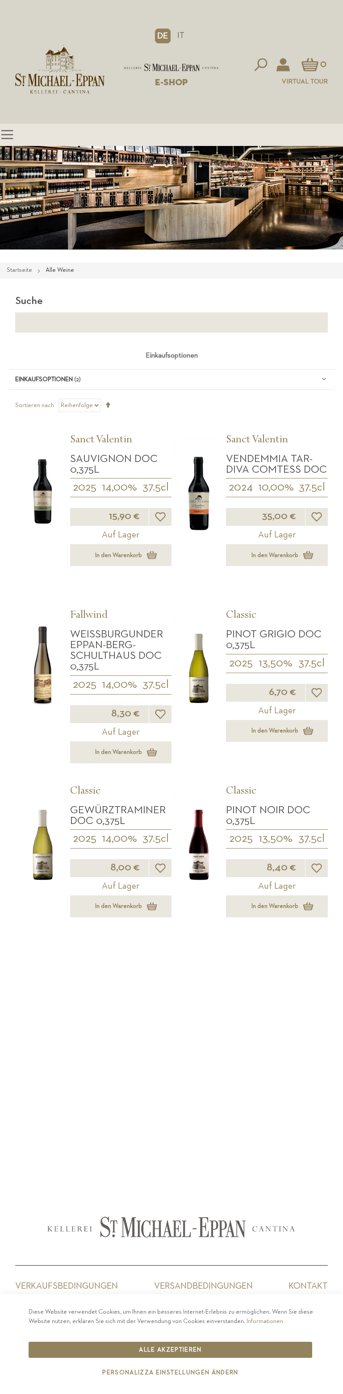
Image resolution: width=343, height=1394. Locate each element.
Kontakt (308, 1286)
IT (180, 35)
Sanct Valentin (101, 440)
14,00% (119, 487)
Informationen (265, 1321)
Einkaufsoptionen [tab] (172, 355)
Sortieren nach (34, 405)
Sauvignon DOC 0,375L (114, 464)
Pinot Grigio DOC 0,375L (274, 639)
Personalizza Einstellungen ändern (170, 1372)
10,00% (276, 487)
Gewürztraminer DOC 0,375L (118, 815)
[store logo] (171, 67)
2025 (84, 487)
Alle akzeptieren (170, 1350)
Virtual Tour (305, 81)
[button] (163, 36)
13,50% (276, 663)
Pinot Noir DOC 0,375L (268, 815)
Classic (241, 616)
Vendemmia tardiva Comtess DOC (276, 464)
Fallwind (89, 616)
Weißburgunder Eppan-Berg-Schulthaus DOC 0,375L (116, 650)
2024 (241, 487)
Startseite (20, 270)
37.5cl (155, 487)
